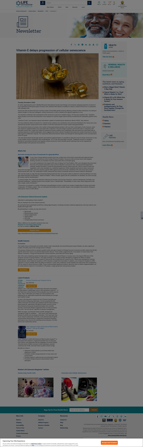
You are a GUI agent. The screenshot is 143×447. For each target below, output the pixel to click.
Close (33, 445)
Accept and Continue (109, 443)
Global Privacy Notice (36, 443)
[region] (71, 442)
